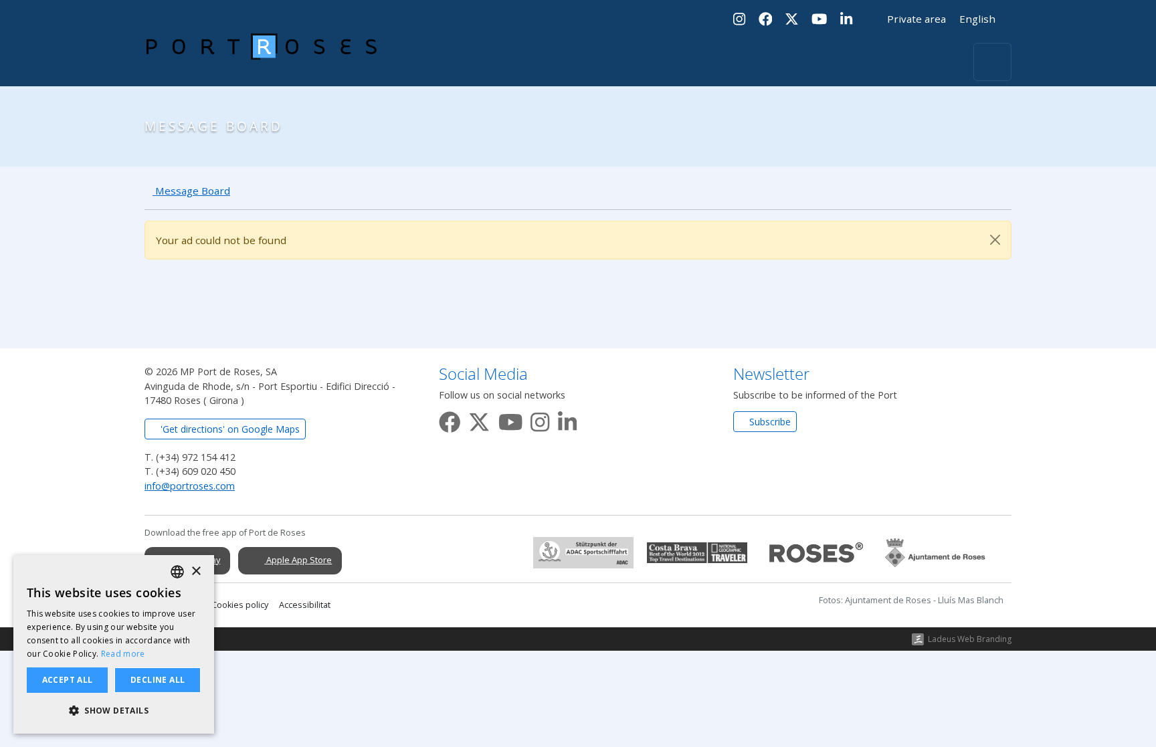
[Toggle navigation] (992, 62)
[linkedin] (567, 419)
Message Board (191, 190)
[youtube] (510, 419)
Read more (123, 653)
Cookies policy (239, 605)
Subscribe (769, 421)
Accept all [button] (67, 679)
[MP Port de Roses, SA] (261, 62)
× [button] (196, 571)
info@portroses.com (189, 485)
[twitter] (479, 419)
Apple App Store (298, 560)
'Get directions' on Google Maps (229, 429)
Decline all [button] (157, 679)
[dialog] (113, 644)
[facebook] (449, 419)
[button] (114, 711)
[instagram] (540, 419)
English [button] (978, 18)
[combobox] (177, 571)
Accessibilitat (304, 605)
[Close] (995, 239)
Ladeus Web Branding (970, 639)
